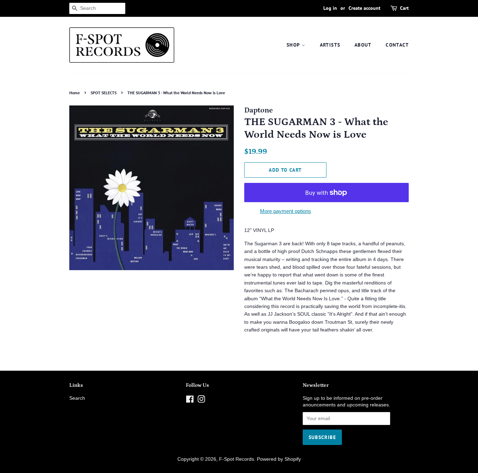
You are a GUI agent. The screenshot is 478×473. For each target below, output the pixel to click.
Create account (364, 8)
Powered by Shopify (279, 459)
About (363, 45)
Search (77, 398)
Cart (404, 8)
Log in (330, 8)
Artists (330, 45)
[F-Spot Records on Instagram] (201, 400)
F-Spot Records (236, 459)
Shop (294, 45)
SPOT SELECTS (104, 92)
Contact (397, 45)
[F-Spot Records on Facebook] (190, 400)
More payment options (285, 211)
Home (74, 92)
